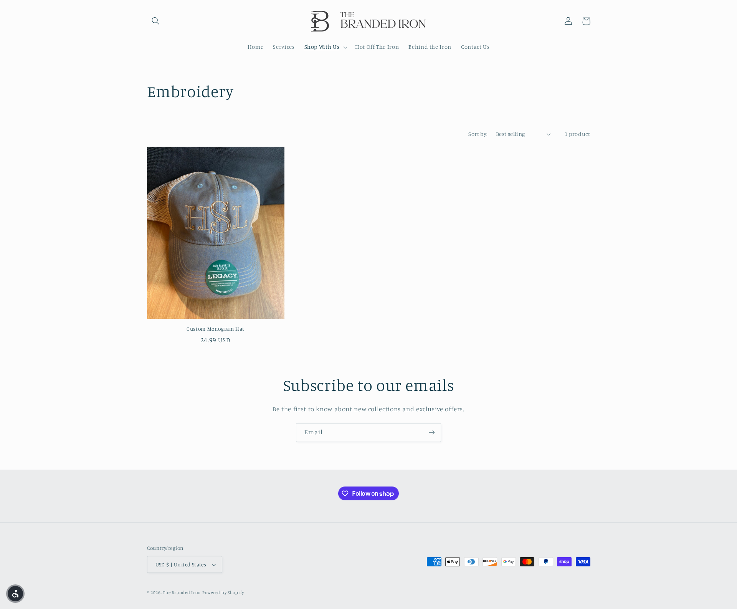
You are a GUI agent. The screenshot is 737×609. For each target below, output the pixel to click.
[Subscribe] (432, 432)
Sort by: (477, 134)
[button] (156, 21)
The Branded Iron (182, 592)
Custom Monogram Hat (216, 329)
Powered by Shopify (223, 592)
